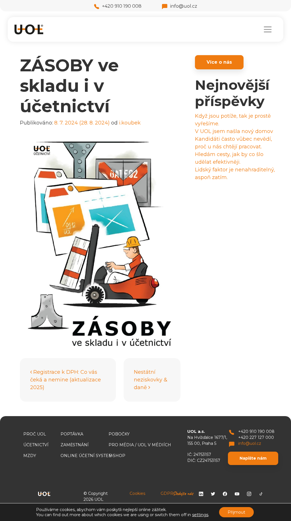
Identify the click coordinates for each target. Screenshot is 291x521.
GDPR (167, 493)
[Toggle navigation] (268, 29)
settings (200, 514)
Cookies (137, 493)
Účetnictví (36, 444)
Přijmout (236, 512)
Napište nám (253, 458)
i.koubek (130, 123)
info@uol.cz (183, 6)
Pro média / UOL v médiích (140, 444)
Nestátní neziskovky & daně (150, 380)
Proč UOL (34, 434)
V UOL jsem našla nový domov (234, 131)
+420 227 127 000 (256, 437)
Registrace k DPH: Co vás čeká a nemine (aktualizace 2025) (65, 380)
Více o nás (219, 62)
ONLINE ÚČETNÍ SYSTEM (87, 455)
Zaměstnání (75, 444)
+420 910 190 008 (122, 6)
